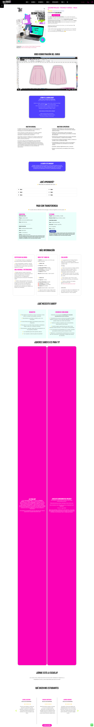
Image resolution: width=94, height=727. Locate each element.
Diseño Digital (32, 46)
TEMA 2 (21, 192)
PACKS (62, 2)
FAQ (67, 2)
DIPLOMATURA (40, 2)
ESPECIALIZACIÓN (55, 2)
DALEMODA (33, 2)
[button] (44, 9)
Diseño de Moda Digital (26, 47)
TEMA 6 (51, 195)
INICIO (27, 2)
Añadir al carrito (56, 15)
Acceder (82, 2)
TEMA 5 (51, 192)
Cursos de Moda (25, 46)
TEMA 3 (21, 195)
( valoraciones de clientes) (58, 10)
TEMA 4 (51, 189)
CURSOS (47, 2)
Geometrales (37, 46)
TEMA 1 (21, 189)
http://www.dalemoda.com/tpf (69, 283)
